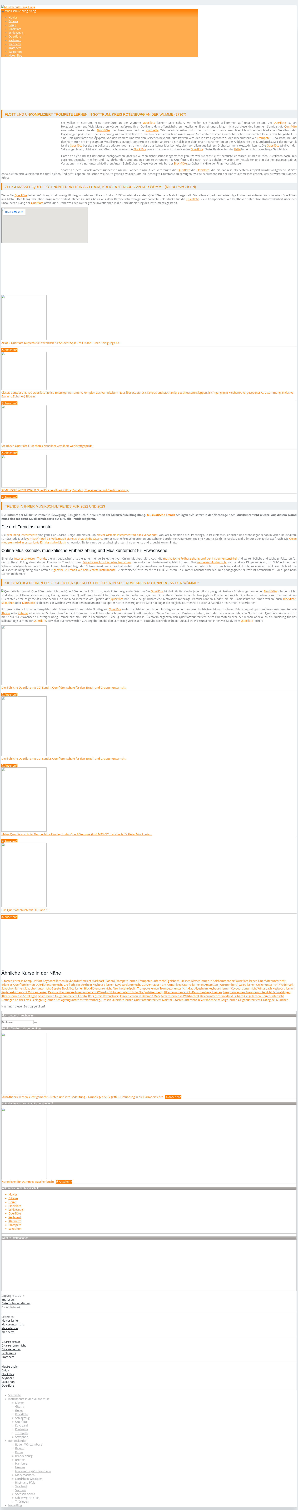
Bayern (19, 1448)
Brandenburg (24, 1456)
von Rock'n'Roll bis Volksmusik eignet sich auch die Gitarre (64, 539)
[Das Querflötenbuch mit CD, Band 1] (24, 906)
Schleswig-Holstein (27, 1498)
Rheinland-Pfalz (25, 1482)
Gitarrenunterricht (14, 1345)
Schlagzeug (16, 33)
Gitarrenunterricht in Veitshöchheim (196, 1000)
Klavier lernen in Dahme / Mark (140, 996)
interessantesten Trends (30, 558)
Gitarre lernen (11, 1342)
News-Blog (15, 55)
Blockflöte (15, 29)
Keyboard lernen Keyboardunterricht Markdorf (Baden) (79, 981)
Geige (12, 25)
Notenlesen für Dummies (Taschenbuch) (28, 1182)
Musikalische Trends (161, 515)
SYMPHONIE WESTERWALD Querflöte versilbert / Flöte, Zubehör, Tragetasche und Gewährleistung (65, 490)
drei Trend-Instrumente (22, 535)
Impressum (9, 1299)
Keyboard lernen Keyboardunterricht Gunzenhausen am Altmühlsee (137, 985)
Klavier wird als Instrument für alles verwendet (127, 535)
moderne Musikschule (211, 562)
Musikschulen (10, 1366)
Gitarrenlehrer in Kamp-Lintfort (21, 981)
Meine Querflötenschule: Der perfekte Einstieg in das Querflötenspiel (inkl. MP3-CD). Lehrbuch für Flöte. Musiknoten (76, 834)
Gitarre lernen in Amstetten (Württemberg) (210, 985)
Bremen (20, 1460)
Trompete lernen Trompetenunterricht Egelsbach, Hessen (153, 981)
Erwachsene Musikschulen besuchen (107, 562)
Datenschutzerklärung (16, 1303)
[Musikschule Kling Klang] (18, 7)
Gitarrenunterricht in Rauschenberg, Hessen (193, 992)
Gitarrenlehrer (11, 1349)
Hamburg (21, 1463)
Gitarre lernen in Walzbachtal (180, 996)
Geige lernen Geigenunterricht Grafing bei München (254, 1000)
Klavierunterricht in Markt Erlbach (222, 996)
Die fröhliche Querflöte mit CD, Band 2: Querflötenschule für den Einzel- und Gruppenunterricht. (64, 759)
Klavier (13, 17)
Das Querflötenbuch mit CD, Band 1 (24, 910)
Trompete (15, 48)
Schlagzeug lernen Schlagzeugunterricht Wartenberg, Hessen (71, 1000)
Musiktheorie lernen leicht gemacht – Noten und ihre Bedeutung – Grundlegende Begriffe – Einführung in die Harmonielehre (83, 1097)
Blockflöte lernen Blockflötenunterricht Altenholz (93, 988)
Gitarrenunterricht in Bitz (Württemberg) (136, 992)
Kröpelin (130, 988)
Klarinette (15, 44)
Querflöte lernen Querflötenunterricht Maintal (142, 1000)
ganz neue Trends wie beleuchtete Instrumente (84, 570)
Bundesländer (17, 1441)
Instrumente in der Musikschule (28, 1399)
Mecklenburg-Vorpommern (33, 1471)
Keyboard (15, 40)
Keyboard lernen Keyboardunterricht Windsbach (240, 988)
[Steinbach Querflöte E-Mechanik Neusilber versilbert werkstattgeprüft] (24, 442)
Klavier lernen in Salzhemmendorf (213, 981)
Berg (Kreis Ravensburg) (103, 996)
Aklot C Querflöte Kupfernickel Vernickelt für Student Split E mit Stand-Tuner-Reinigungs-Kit (60, 343)
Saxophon (15, 52)
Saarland (21, 1486)
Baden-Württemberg (28, 1444)
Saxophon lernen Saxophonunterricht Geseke (31, 988)
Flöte (237, 149)
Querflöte (15, 36)
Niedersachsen (25, 1475)
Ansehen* (10, 350)
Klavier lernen (10, 1321)
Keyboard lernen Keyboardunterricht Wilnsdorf (79, 992)
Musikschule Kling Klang (20, 11)
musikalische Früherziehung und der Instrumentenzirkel (200, 558)
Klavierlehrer (10, 1328)
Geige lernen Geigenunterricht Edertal (62, 996)
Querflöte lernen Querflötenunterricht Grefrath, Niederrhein (52, 985)
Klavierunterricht (13, 1324)
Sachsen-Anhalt (25, 1494)
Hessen (20, 1467)
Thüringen (22, 1501)
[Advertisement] (107, 84)
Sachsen (20, 1490)
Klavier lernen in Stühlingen (19, 996)
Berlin (19, 1452)
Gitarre (13, 21)
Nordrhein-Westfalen (29, 1479)
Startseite (14, 1395)
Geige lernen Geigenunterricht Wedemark (266, 985)
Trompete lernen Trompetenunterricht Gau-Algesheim (172, 988)
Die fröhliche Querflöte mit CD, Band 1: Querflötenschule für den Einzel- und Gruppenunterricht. (64, 688)
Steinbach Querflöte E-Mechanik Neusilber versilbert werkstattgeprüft (47, 446)
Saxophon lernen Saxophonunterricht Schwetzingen (256, 992)
